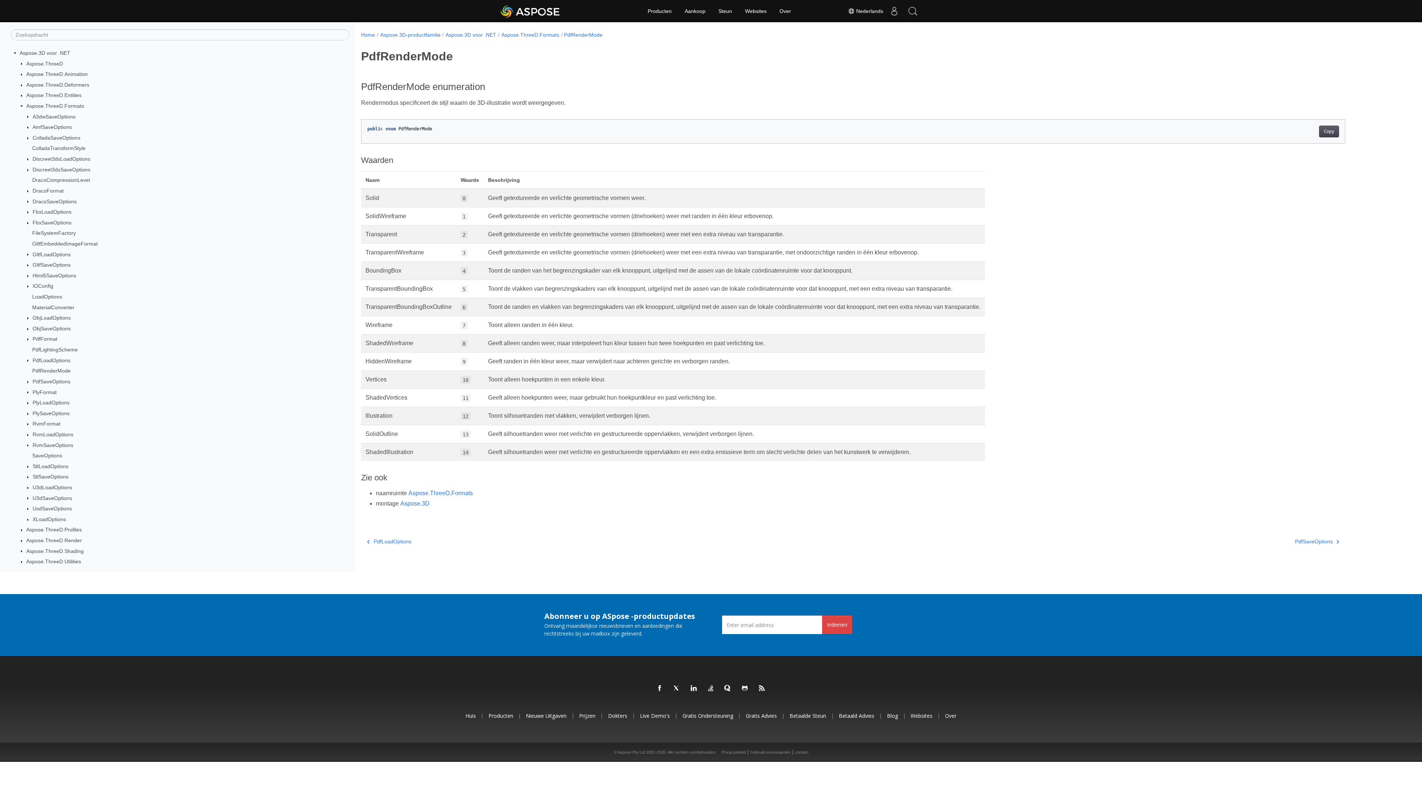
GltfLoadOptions (52, 254)
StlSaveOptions (51, 477)
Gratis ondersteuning (707, 715)
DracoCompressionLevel (61, 180)
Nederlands (869, 11)
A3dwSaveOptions (54, 117)
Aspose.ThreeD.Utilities (53, 561)
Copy (1329, 131)
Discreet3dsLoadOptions (61, 159)
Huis (470, 715)
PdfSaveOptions (51, 381)
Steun (725, 11)
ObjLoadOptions (52, 318)
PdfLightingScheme (55, 350)
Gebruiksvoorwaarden (770, 752)
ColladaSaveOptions (56, 138)
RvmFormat (46, 424)
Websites (756, 11)
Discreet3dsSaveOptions (61, 170)
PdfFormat (45, 339)
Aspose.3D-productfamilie (410, 35)
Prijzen (587, 715)
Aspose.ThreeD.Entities (53, 95)
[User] (894, 11)
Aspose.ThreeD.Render (54, 540)
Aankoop (695, 11)
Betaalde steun (808, 715)
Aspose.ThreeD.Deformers (57, 85)
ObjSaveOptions (52, 328)
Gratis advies (761, 715)
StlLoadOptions (51, 466)
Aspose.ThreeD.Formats (55, 106)
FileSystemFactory (54, 233)
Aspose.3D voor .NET (45, 53)
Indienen (837, 624)
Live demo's (655, 715)
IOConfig (43, 286)
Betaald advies (856, 715)
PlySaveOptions (51, 413)
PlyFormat (45, 392)
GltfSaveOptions (52, 265)
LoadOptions (47, 297)
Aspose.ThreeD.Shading (55, 551)
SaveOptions (47, 456)
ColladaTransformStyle (59, 148)
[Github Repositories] (745, 688)
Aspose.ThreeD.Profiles (54, 530)
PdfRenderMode (51, 371)
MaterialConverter (53, 307)
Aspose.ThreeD (44, 64)
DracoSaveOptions (55, 201)
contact (801, 752)
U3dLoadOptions (52, 487)
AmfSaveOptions (52, 127)
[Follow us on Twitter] (677, 688)
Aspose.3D (415, 503)
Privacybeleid (734, 752)
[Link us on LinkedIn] (694, 688)
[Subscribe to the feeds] (762, 688)
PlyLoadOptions (51, 403)
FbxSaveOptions (52, 223)
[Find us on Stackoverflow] (711, 688)
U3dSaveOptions (52, 498)
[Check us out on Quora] (728, 688)
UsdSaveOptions (52, 508)
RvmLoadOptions (53, 434)
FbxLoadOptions (52, 212)
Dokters (617, 715)
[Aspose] (530, 11)
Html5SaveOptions (54, 276)
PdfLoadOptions (51, 360)
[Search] (913, 11)
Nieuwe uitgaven (546, 715)
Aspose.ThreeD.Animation (57, 74)
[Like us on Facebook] (660, 688)
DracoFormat (48, 191)
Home (368, 35)
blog (892, 715)
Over (785, 11)
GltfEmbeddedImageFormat (65, 244)
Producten (660, 11)
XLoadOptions (49, 519)
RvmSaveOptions (53, 445)
